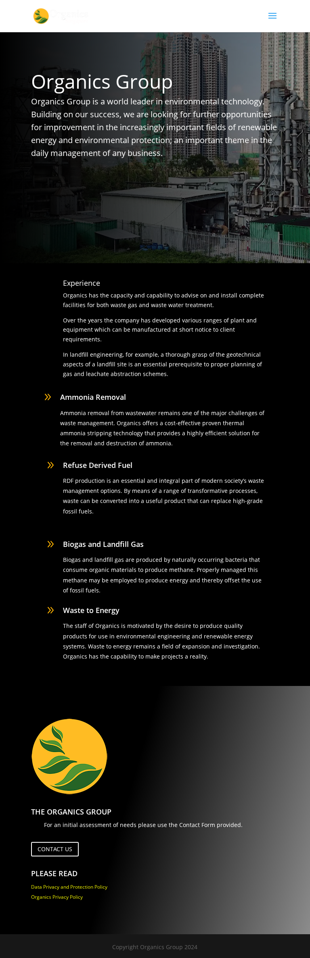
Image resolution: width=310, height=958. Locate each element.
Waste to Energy (91, 610)
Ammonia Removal (93, 397)
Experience (81, 283)
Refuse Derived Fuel (97, 465)
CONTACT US (55, 849)
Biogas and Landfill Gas (103, 544)
